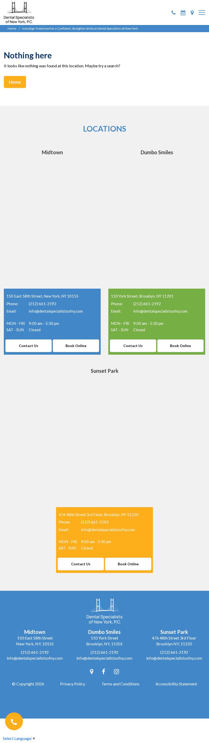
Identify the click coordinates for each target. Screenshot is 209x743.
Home (12, 28)
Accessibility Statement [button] (176, 683)
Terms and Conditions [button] (120, 683)
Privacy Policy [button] (72, 683)
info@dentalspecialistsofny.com (56, 311)
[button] (174, 12)
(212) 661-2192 (42, 303)
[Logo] (19, 11)
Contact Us (28, 345)
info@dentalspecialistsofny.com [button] (35, 658)
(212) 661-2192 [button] (35, 652)
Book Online (76, 345)
